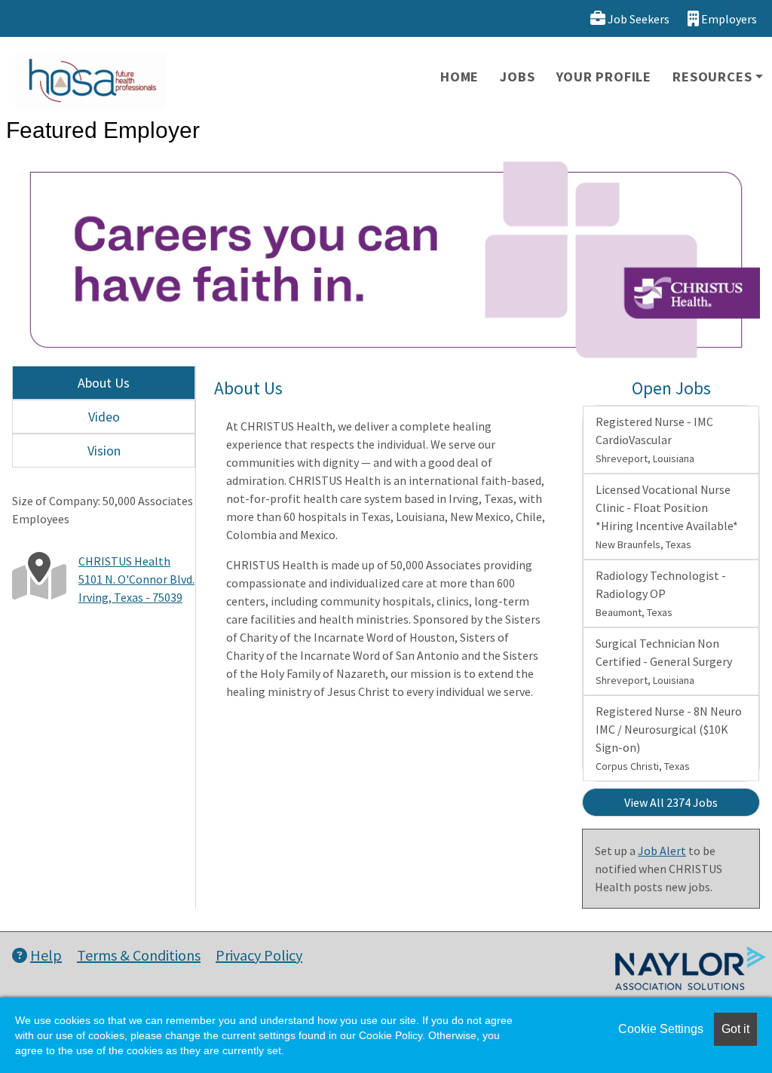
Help (46, 955)
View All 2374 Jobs (671, 802)
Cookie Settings (660, 1028)
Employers (728, 18)
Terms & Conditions (139, 955)
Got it (735, 1028)
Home (459, 76)
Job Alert (662, 850)
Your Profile (604, 76)
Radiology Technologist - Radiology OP (661, 593)
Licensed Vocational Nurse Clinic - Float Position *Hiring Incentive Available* (667, 516)
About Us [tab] (104, 382)
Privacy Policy (259, 955)
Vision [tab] (104, 450)
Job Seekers (637, 18)
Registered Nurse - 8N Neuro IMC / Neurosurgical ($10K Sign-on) (669, 738)
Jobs (517, 76)
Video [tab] (104, 416)
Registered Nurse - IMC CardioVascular (654, 439)
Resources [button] (712, 76)
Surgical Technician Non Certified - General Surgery (664, 661)
